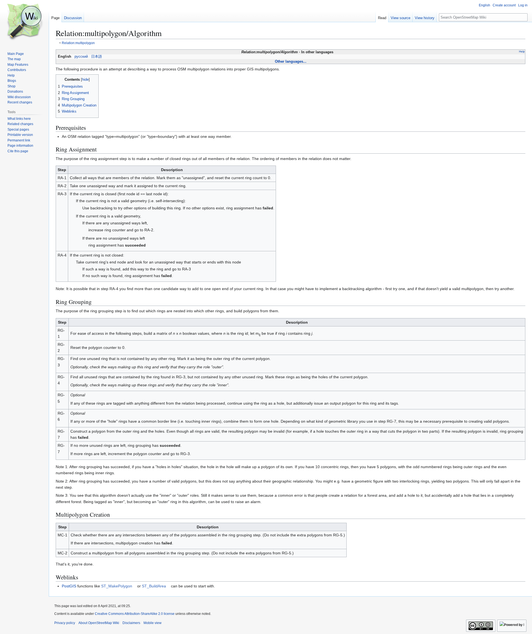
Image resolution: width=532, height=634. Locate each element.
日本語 (96, 57)
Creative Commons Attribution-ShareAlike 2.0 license (135, 614)
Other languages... (290, 61)
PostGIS (69, 586)
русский (81, 57)
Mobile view (153, 623)
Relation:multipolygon (78, 43)
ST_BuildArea (154, 586)
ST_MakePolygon (116, 586)
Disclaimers (131, 623)
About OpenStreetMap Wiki (98, 623)
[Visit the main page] (24, 22)
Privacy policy (64, 623)
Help (522, 51)
